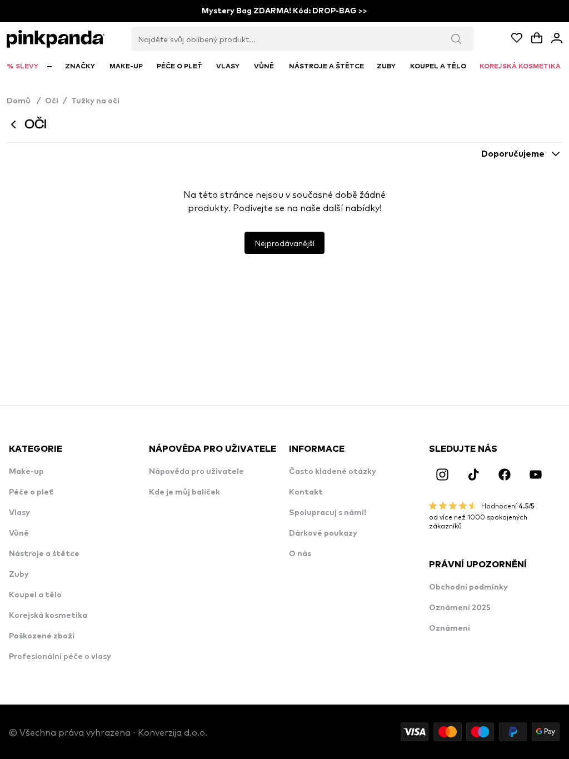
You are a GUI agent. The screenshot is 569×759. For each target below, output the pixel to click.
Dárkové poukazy (323, 533)
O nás (300, 554)
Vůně (19, 533)
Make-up (26, 472)
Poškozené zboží (41, 636)
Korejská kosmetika (48, 616)
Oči (51, 101)
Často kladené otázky (332, 472)
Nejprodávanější (284, 243)
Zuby (19, 574)
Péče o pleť (31, 492)
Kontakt (306, 492)
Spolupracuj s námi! (327, 513)
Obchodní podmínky (468, 587)
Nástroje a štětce (44, 554)
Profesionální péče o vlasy (60, 657)
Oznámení (449, 628)
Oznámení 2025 (460, 608)
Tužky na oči (95, 101)
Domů (24, 101)
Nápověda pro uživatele (196, 472)
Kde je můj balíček (184, 492)
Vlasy (19, 513)
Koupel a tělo (35, 595)
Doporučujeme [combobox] (513, 153)
